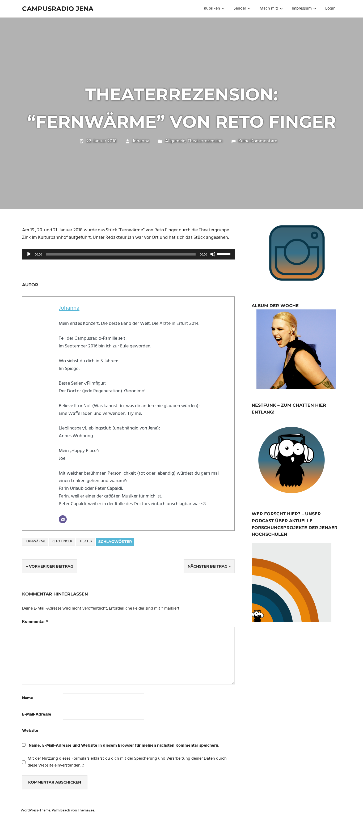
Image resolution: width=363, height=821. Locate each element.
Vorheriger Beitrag (51, 566)
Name (27, 698)
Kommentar (35, 622)
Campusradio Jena (57, 8)
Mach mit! (269, 8)
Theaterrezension (205, 141)
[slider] (224, 253)
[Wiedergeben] (29, 254)
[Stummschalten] (213, 254)
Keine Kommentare (257, 141)
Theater (85, 541)
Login (330, 8)
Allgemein (175, 141)
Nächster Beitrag (207, 566)
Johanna (140, 141)
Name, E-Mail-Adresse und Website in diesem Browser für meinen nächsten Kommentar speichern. (124, 745)
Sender (240, 8)
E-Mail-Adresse (36, 714)
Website (30, 731)
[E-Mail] (63, 519)
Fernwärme (35, 541)
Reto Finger (62, 541)
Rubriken (212, 8)
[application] (128, 254)
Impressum (302, 8)
